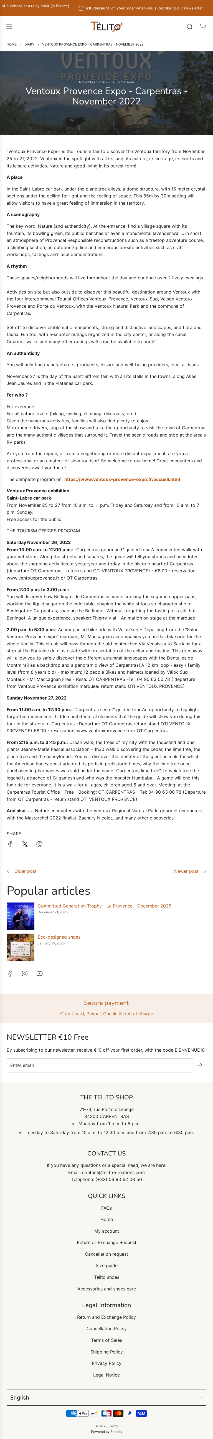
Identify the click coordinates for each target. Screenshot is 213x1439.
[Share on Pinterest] (39, 845)
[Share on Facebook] (10, 845)
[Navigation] (9, 26)
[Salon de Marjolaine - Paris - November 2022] (9, 872)
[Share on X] (24, 845)
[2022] (204, 872)
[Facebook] (10, 973)
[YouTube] (39, 973)
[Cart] (203, 26)
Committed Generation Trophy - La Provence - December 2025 (104, 906)
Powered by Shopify (106, 1432)
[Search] (189, 26)
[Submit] (199, 1065)
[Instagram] (24, 973)
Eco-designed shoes (59, 937)
